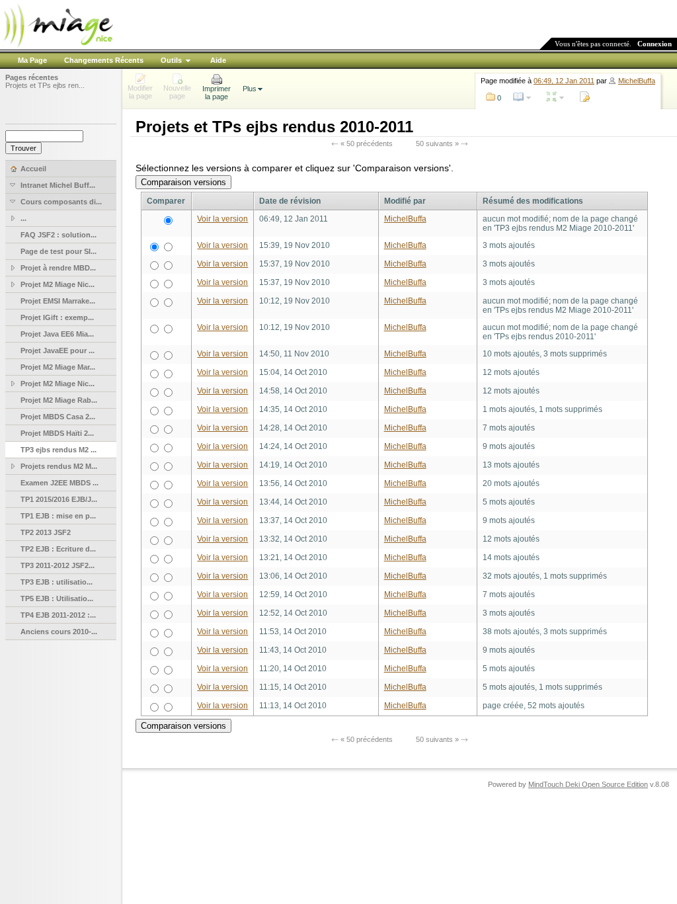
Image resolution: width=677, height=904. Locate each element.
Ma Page (32, 60)
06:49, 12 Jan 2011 (564, 81)
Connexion (654, 44)
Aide (218, 60)
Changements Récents (103, 60)
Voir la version (222, 219)
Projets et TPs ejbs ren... (45, 85)
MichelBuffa (636, 81)
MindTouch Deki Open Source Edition (588, 784)
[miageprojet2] (57, 46)
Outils (171, 60)
